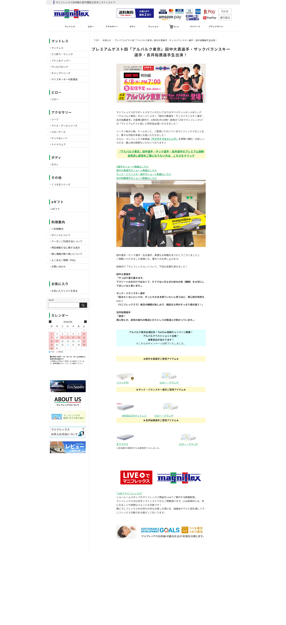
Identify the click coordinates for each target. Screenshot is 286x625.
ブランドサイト (216, 26)
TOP (96, 40)
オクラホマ (122, 444)
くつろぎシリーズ (60, 184)
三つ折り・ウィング (62, 54)
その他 (56, 177)
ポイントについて (60, 235)
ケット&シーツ (59, 138)
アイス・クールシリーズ (64, 125)
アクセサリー (112, 26)
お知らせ (106, 40)
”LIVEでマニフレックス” (129, 493)
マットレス (70, 26)
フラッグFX (122, 382)
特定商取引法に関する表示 (65, 247)
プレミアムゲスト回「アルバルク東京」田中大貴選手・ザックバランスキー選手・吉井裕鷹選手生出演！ (161, 51)
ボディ (133, 26)
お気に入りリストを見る (64, 291)
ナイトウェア (58, 144)
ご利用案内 (57, 229)
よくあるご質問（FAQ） (64, 260)
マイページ (195, 26)
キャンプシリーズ (60, 73)
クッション (153, 26)
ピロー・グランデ (169, 382)
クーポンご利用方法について (66, 241)
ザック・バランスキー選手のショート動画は (143, 174)
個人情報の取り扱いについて (66, 254)
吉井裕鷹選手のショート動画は (136, 178)
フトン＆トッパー (60, 60)
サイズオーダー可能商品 (64, 79)
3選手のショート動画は (132, 166)
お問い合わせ (58, 266)
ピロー (91, 26)
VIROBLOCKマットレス (134, 415)
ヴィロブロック (59, 67)
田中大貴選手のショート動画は (136, 170)
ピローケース (58, 132)
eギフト (57, 201)
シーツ (55, 119)
